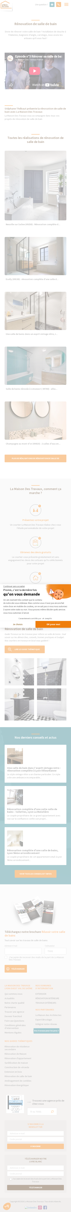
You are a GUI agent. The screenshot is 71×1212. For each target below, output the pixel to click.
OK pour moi (53, 624)
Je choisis (18, 624)
